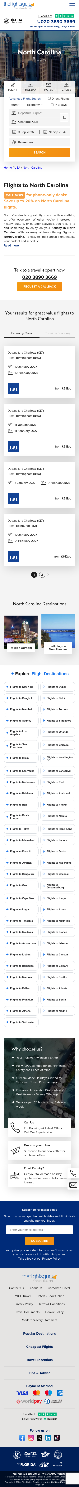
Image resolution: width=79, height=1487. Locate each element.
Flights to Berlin (54, 999)
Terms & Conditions (52, 1304)
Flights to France (55, 932)
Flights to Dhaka (54, 851)
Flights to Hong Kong (57, 829)
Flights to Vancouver (57, 771)
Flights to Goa (16, 885)
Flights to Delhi (54, 698)
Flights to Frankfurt (19, 999)
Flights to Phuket (55, 805)
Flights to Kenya (54, 898)
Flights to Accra (54, 909)
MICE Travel (23, 1296)
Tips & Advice (39, 1373)
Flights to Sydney (18, 720)
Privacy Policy (51, 1258)
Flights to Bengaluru (20, 874)
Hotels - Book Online (50, 1296)
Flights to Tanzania (19, 921)
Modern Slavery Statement (39, 1320)
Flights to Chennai (56, 874)
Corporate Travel (59, 1288)
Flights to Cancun (55, 954)
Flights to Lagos (18, 909)
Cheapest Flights (39, 1346)
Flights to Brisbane (19, 793)
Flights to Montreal (19, 977)
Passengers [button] (25, 142)
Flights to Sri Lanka (20, 1022)
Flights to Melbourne (20, 782)
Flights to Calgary (55, 966)
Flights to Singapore (57, 720)
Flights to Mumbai (19, 709)
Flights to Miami (18, 758)
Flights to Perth (54, 782)
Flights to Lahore (55, 840)
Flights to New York (19, 687)
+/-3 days (60, 105)
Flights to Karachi (18, 851)
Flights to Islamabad (20, 840)
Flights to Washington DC (58, 759)
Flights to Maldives (19, 932)
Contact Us (16, 1288)
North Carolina (32, 167)
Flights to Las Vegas (20, 771)
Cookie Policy (54, 1312)
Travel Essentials (39, 1359)
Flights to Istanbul (55, 943)
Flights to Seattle (55, 977)
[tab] (13, 87)
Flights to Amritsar (19, 863)
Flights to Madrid (55, 1011)
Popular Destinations (39, 1333)
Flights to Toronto (55, 709)
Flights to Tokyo (17, 829)
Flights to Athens (18, 1011)
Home (8, 167)
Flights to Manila (55, 816)
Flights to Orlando (55, 732)
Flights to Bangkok (19, 698)
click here (65, 1479)
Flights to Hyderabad (57, 863)
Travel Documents (27, 1312)
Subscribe (39, 1241)
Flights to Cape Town (20, 898)
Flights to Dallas (18, 988)
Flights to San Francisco (16, 746)
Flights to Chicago (56, 745)
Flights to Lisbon (18, 954)
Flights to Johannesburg (53, 886)
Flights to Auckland (56, 793)
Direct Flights (60, 98)
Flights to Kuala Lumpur (17, 817)
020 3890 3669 (39, 277)
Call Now (14, 195)
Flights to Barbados (20, 966)
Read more (11, 245)
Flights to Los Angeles (16, 733)
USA (17, 167)
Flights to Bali (16, 805)
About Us (36, 1288)
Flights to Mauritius (56, 921)
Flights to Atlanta (55, 988)
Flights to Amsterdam (21, 943)
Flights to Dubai (54, 687)
